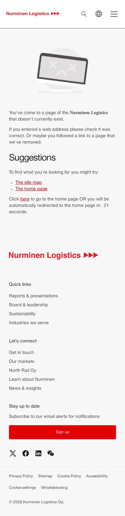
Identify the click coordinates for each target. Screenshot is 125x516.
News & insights (25, 389)
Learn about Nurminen (32, 380)
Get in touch (21, 353)
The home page (31, 189)
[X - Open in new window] (13, 453)
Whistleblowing (54, 487)
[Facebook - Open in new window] (25, 453)
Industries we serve (29, 323)
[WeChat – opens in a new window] (50, 453)
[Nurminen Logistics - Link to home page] (33, 14)
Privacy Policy (21, 476)
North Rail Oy (22, 371)
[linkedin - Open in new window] (38, 453)
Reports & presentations (33, 296)
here (24, 199)
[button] (62, 432)
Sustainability (22, 314)
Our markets (21, 362)
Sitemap (45, 476)
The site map (28, 183)
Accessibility (97, 476)
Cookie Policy (69, 476)
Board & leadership (28, 305)
